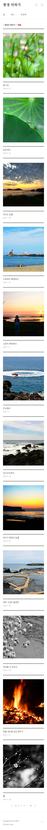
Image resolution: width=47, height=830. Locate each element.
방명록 (23, 14)
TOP (42, 822)
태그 (13, 14)
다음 (34, 805)
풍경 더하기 (12, 5)
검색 (36, 5)
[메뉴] (42, 5)
